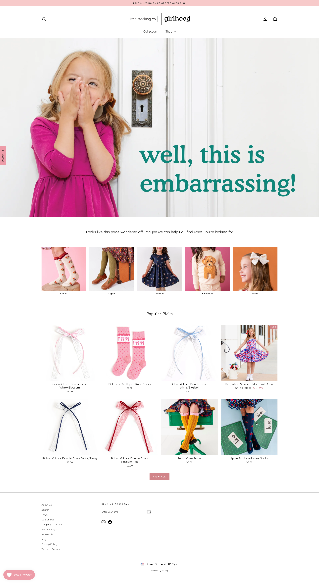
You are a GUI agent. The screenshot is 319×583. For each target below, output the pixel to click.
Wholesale (47, 534)
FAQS (45, 514)
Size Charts (48, 519)
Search (45, 509)
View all (159, 476)
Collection (150, 31)
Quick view (70, 377)
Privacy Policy (49, 544)
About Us (47, 504)
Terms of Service (51, 549)
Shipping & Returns (52, 524)
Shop (169, 31)
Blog (44, 539)
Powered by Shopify (159, 570)
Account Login (49, 529)
